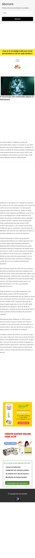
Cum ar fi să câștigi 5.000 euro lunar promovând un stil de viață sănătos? (17, 52)
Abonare (17, 19)
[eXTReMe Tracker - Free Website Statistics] (18, 499)
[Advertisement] (17, 36)
